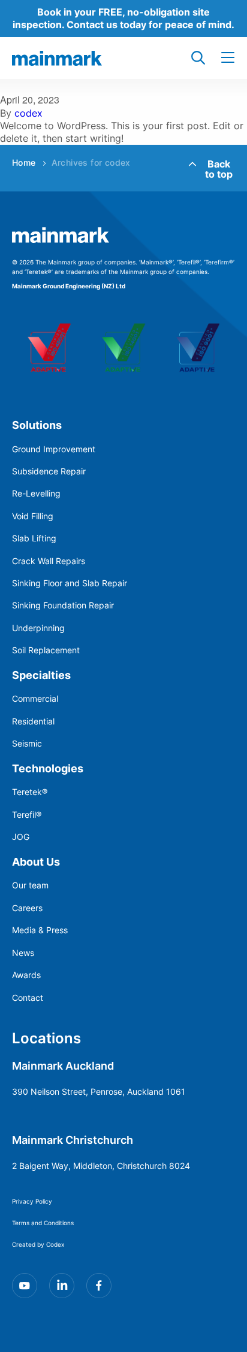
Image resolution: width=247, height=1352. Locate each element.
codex (28, 113)
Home (24, 162)
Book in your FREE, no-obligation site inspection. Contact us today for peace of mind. (123, 18)
